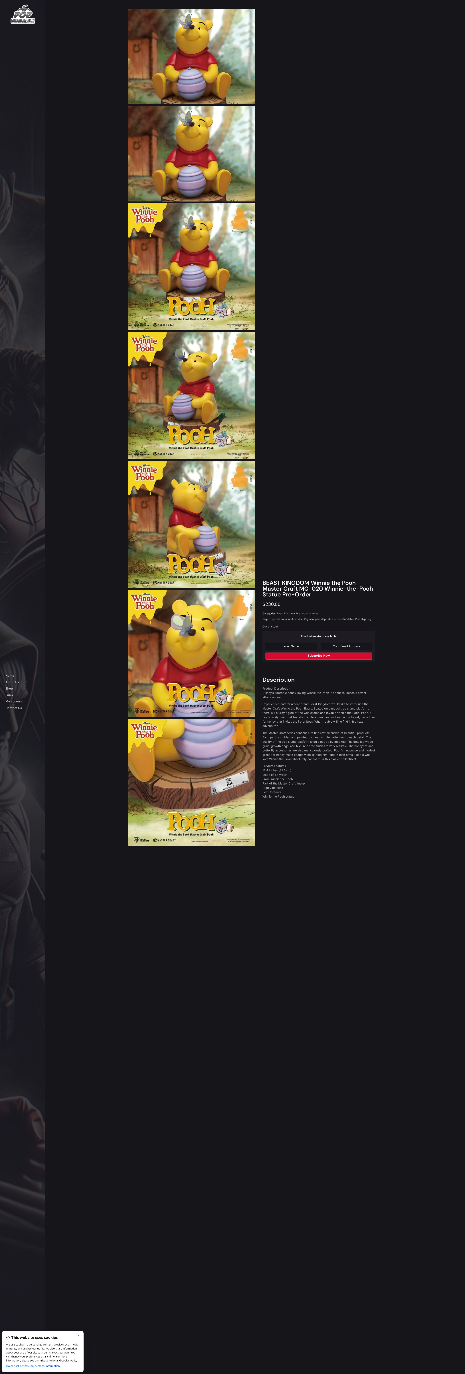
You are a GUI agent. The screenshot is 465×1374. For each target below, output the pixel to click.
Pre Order (302, 613)
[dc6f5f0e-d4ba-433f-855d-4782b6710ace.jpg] (191, 56)
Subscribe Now (319, 656)
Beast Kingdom (286, 613)
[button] (25, 688)
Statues (313, 613)
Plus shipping (363, 619)
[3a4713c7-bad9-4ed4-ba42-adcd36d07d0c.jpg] (191, 266)
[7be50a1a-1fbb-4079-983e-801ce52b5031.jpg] (191, 782)
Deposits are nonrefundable (286, 619)
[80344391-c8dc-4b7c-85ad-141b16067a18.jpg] (191, 395)
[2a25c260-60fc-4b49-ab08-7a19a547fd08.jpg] (191, 524)
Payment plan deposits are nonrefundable (329, 619)
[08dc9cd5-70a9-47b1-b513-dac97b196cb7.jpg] (191, 653)
